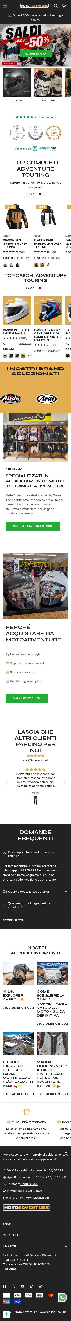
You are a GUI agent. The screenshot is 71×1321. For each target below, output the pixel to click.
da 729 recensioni (35, 760)
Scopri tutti (35, 194)
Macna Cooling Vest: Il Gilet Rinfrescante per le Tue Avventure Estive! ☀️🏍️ (52, 1074)
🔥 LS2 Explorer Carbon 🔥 (13, 995)
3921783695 (34, 1191)
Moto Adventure (26, 1312)
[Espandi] (5, 6)
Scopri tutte (13, 920)
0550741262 (29, 1184)
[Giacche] (48, 82)
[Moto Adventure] (34, 6)
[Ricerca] (55, 6)
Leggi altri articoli (18, 1008)
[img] (36, 756)
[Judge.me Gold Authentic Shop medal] (35, 132)
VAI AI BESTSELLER (26, 698)
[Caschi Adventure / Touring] (17, 82)
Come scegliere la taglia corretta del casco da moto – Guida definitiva (52, 1003)
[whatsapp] (62, 1297)
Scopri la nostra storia (33, 526)
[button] (64, 6)
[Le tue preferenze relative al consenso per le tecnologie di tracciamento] (6, 1314)
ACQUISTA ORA (35, 54)
